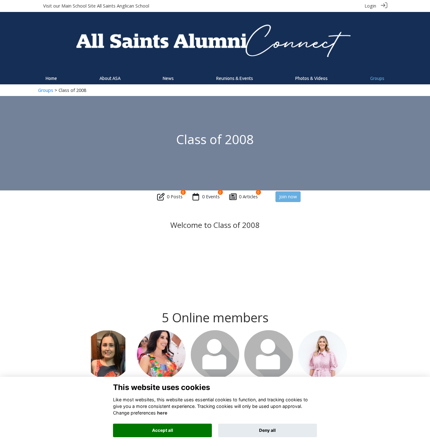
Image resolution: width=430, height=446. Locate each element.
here (162, 412)
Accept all (162, 430)
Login (370, 6)
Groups (45, 90)
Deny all (267, 430)
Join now (288, 197)
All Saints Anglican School (123, 6)
